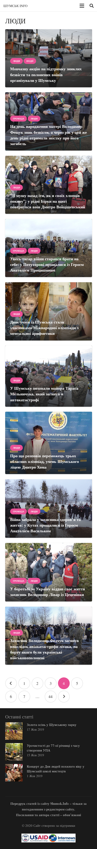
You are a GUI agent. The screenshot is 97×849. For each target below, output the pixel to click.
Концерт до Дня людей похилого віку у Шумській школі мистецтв (55, 768)
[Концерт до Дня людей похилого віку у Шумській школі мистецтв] (14, 772)
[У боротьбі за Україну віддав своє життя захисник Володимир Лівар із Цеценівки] (48, 572)
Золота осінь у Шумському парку (51, 724)
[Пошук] (91, 5)
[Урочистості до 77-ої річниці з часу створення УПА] (14, 752)
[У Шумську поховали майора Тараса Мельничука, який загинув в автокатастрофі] (48, 376)
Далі (64, 697)
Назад (11, 683)
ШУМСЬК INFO (15, 5)
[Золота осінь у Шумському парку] (14, 731)
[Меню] (82, 5)
